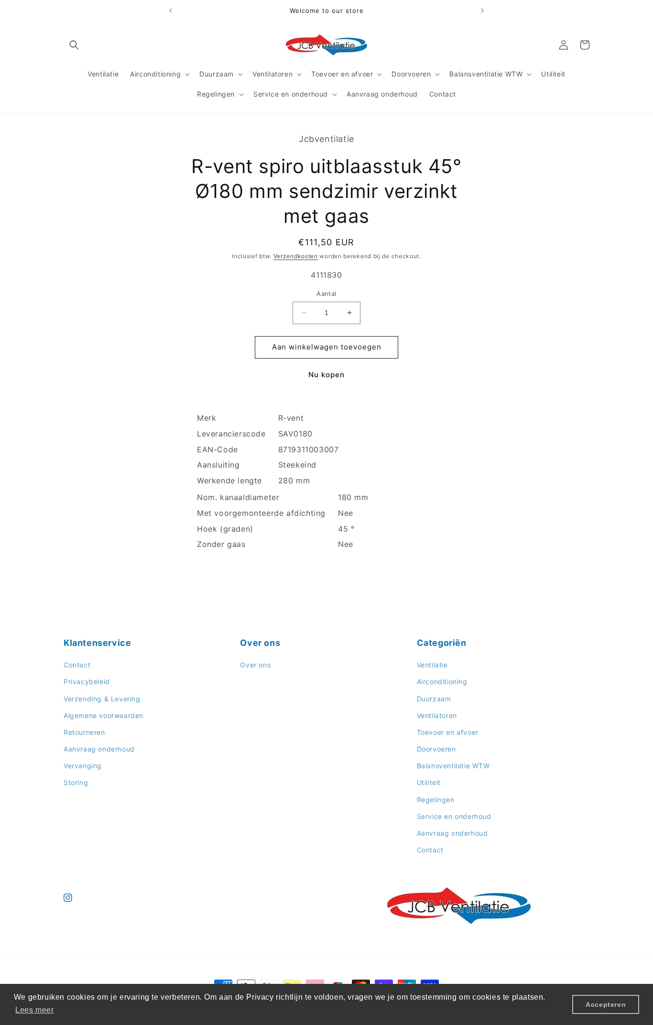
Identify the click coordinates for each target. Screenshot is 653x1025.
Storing (76, 783)
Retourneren (84, 732)
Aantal (326, 293)
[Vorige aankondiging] (170, 10)
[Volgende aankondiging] (482, 10)
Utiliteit (429, 783)
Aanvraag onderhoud (99, 749)
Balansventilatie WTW (453, 766)
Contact (77, 665)
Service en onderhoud (454, 816)
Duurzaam (434, 699)
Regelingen (436, 800)
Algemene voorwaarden (103, 715)
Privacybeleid (87, 682)
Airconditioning (442, 682)
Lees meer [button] (34, 1010)
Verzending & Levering (102, 699)
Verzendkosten (295, 256)
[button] (74, 44)
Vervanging (83, 766)
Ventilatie (432, 665)
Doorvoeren (436, 749)
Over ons (255, 665)
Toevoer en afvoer (448, 732)
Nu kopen (326, 374)
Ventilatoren (437, 715)
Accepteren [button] (606, 1004)
